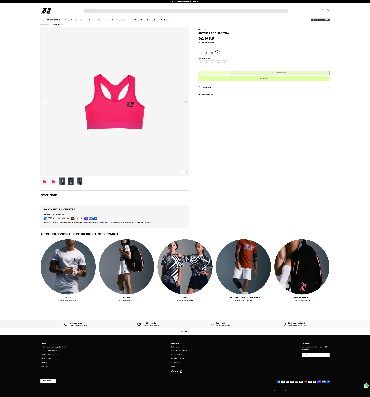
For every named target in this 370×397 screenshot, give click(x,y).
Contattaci (321, 390)
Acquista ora (263, 78)
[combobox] (186, 11)
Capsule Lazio (122, 20)
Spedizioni (313, 390)
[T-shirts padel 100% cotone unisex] (243, 266)
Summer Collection (71, 20)
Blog (328, 390)
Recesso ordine (45, 358)
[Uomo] (68, 266)
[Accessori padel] (301, 266)
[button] (328, 10)
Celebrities (165, 20)
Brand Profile (44, 366)
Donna (91, 20)
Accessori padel (302, 297)
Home (42, 20)
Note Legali (273, 390)
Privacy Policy (282, 390)
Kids (99, 20)
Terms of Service (293, 390)
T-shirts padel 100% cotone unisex (243, 297)
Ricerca (265, 390)
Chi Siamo (43, 362)
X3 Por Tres (47, 390)
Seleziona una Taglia (204, 58)
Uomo (82, 20)
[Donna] (126, 266)
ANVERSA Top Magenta (57, 24)
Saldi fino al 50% (137, 20)
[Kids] (185, 266)
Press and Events (153, 20)
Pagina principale (44, 24)
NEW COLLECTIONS (53, 20)
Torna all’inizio (185, 331)
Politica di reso (303, 390)
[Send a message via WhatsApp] (366, 385)
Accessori (109, 20)
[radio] (200, 52)
